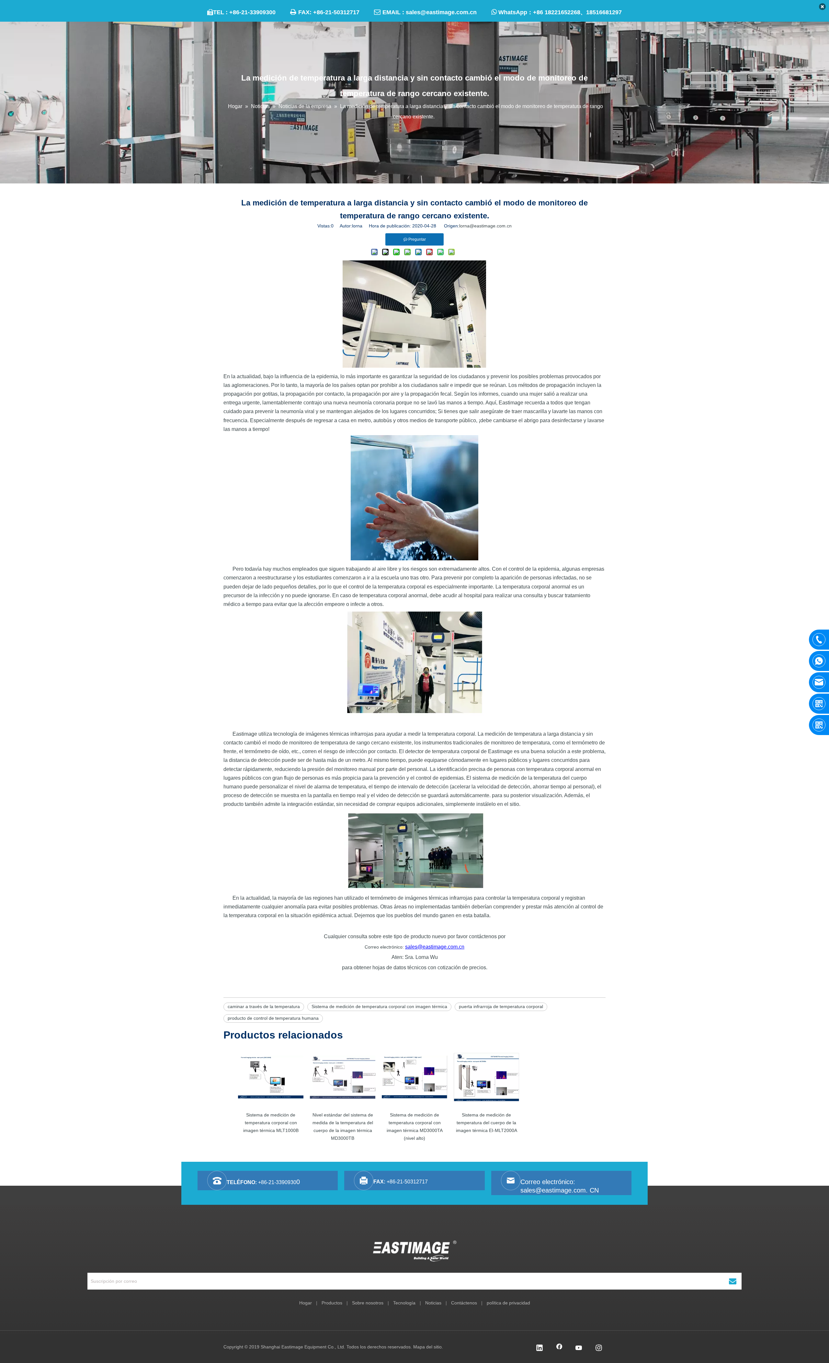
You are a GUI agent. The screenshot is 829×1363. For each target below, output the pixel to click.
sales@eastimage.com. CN (559, 1190)
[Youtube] (579, 1348)
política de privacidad (508, 1302)
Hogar (305, 1302)
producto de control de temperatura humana (273, 1018)
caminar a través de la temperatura (264, 1006)
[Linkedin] (539, 1348)
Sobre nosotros (367, 1302)
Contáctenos (464, 1302)
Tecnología (404, 1302)
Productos (332, 1302)
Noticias (433, 1302)
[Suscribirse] (733, 1281)
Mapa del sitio (427, 1346)
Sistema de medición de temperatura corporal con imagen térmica (379, 1006)
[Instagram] (599, 1348)
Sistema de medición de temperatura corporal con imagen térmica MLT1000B (271, 1122)
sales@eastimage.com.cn (441, 12)
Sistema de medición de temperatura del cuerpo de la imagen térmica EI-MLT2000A (486, 1122)
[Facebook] (559, 1348)
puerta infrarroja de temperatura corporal (501, 1006)
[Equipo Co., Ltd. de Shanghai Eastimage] (415, 1251)
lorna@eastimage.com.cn (485, 225)
